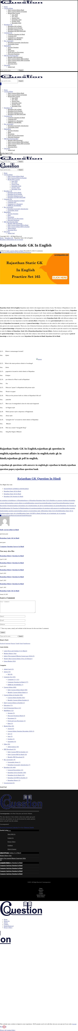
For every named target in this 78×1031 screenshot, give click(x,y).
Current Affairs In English (13, 695)
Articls (7, 672)
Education (7, 65)
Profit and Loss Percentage (16, 52)
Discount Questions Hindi (16, 715)
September (12, 741)
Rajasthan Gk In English (15, 28)
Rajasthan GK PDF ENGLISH (17, 31)
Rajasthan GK (8, 24)
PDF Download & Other (11, 55)
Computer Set (8, 33)
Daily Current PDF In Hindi (17, 754)
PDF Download (10, 749)
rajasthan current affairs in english (18, 503)
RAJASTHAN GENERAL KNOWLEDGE (16, 488)
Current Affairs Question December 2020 (21, 731)
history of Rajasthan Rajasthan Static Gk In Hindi (38, 500)
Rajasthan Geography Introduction (18, 42)
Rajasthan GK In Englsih (17, 772)
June (10, 736)
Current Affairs (8, 8)
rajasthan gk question (54, 505)
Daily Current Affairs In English (17, 11)
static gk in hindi (48, 513)
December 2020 (16, 23)
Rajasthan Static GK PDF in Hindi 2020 (32, 513)
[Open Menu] (0, 84)
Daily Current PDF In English (18, 752)
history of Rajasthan (18, 500)
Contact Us (11, 838)
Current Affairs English (16, 697)
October (11, 739)
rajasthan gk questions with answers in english (50, 508)
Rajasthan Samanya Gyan (15, 29)
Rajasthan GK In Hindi (14, 26)
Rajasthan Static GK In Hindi (12, 491)
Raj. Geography (9, 41)
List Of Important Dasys (12, 708)
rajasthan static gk (37, 511)
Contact (41, 893)
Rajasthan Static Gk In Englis (51, 511)
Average (11, 713)
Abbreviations (12, 62)
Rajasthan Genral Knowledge (54, 503)
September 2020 (16, 19)
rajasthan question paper (10, 511)
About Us (41, 890)
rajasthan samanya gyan (24, 511)
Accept (74, 1024)
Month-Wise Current (14, 13)
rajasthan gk (16, 505)
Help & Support (12, 849)
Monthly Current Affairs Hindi (18, 692)
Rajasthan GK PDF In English (17, 778)
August (11, 728)
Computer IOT (12, 36)
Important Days (12, 63)
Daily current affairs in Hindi (14, 251)
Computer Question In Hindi (16, 34)
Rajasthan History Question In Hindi (12, 556)
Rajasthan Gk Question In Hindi (13, 508)
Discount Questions (14, 54)
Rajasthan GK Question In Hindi (39, 478)
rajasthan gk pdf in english (40, 505)
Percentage (11, 50)
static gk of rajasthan (59, 513)
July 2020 (15, 16)
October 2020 (16, 21)
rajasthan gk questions (30, 508)
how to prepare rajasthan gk (61, 500)
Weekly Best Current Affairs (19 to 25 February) (18, 658)
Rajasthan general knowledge (37, 503)
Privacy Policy (12, 841)
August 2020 (15, 18)
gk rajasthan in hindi (6, 500)
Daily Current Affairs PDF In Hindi (18, 59)
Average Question (13, 47)
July (10, 734)
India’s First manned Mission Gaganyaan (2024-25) (19, 656)
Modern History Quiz (10, 653)
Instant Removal (41, 895)
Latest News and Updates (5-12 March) (15, 651)
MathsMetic (7, 46)
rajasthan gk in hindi (26, 505)
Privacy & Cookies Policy (7, 1030)
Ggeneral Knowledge (15, 770)
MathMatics (9, 710)
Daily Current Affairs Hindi (16, 10)
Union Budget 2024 (10, 661)
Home (6, 6)
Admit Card (11, 67)
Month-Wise (9, 726)
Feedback (10, 845)
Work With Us (11, 834)
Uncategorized (9, 783)
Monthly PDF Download (15, 57)
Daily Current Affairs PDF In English (19, 60)
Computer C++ (13, 679)
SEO (10, 674)
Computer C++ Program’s (15, 37)
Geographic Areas (13, 44)
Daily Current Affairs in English (14, 703)
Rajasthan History (14, 780)
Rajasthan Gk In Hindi (16, 775)
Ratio (9, 49)
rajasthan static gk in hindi (12, 513)
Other (7, 744)
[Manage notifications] (4, 1026)
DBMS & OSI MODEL (14, 39)
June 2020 (15, 15)
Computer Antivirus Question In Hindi (11, 863)
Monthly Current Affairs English (18, 700)
